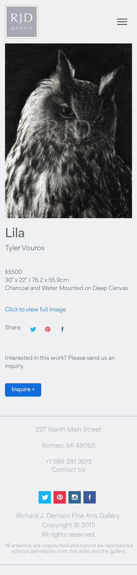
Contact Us (68, 470)
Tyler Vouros (25, 248)
